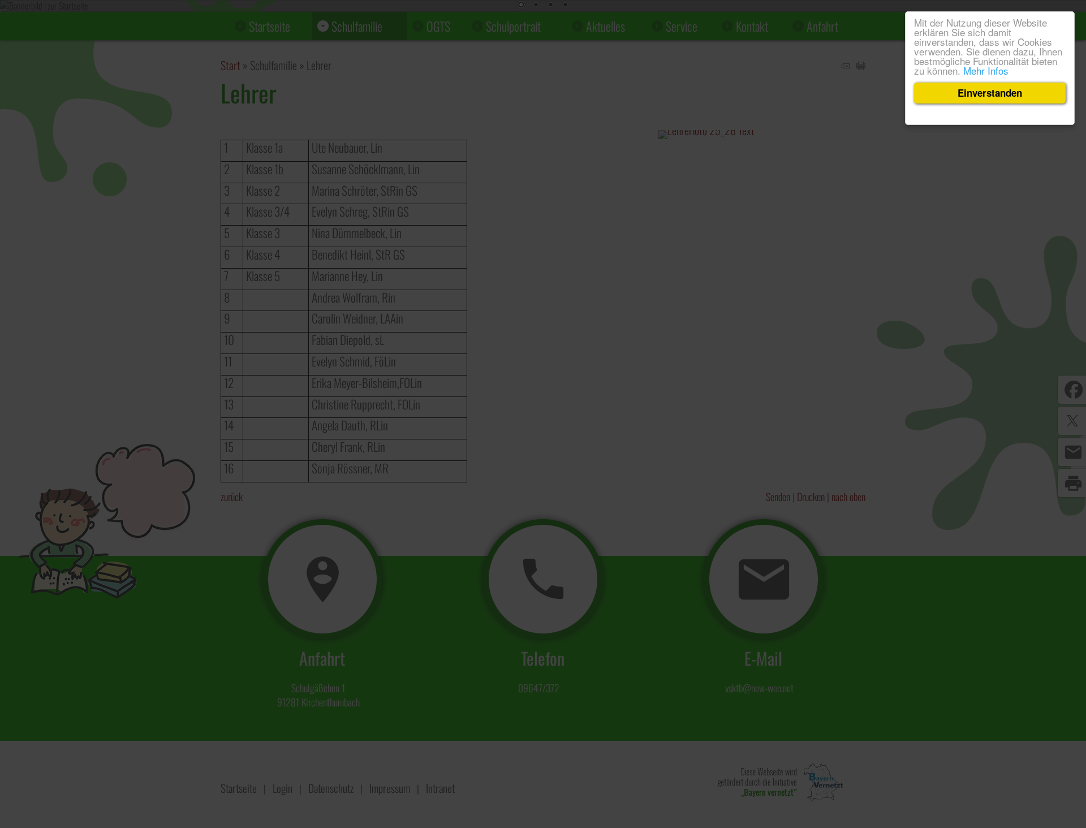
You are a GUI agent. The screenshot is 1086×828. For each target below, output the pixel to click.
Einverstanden (990, 93)
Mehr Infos (986, 70)
